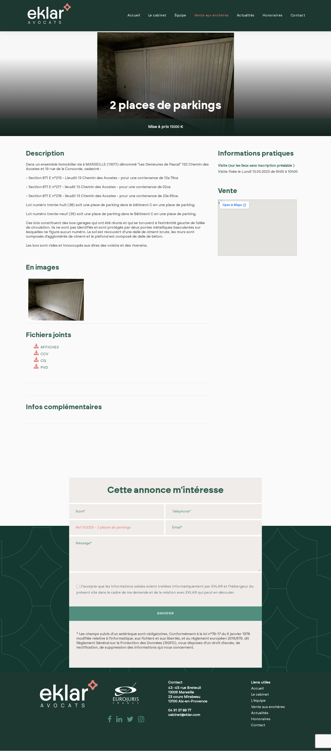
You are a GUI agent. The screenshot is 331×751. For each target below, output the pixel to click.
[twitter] (128, 720)
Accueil (133, 15)
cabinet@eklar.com (184, 715)
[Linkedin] (118, 720)
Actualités (245, 15)
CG (42, 361)
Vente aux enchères (211, 15)
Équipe (180, 15)
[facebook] (108, 720)
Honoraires (273, 15)
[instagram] (139, 720)
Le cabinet (157, 15)
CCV (43, 354)
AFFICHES (49, 347)
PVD (43, 367)
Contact (298, 15)
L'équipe (258, 700)
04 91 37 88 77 (179, 710)
